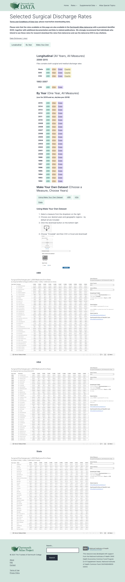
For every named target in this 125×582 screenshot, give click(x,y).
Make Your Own (42, 45)
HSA (54, 69)
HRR (48, 69)
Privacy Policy (15, 573)
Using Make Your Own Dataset (50, 197)
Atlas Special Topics (107, 5)
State (60, 69)
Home (66, 5)
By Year (29, 45)
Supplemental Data (87, 5)
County (67, 69)
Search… (49, 546)
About (12, 560)
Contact (13, 565)
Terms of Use (14, 570)
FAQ (11, 562)
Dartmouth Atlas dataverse (81, 27)
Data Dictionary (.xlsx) (18, 38)
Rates (73, 5)
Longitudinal (16, 45)
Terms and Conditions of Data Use (24, 22)
